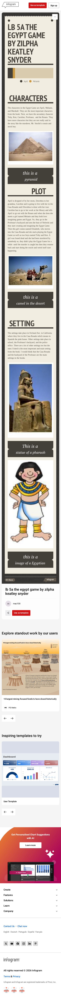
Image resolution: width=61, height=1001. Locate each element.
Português (23, 932)
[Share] (8, 613)
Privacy (16, 976)
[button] (24, 81)
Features (8, 895)
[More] (55, 17)
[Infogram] (10, 5)
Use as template (37, 5)
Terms (7, 976)
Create (7, 889)
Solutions (8, 900)
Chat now (22, 926)
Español (31, 932)
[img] (10, 73)
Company (8, 911)
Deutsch (14, 932)
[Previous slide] (5, 718)
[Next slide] (12, 718)
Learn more (30, 845)
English (6, 932)
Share (10, 580)
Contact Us (9, 926)
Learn (7, 905)
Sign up (53, 5)
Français (38, 932)
